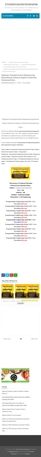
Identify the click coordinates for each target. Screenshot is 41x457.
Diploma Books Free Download (11, 415)
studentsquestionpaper (23, 449)
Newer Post (6, 339)
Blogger (27, 454)
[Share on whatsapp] (15, 275)
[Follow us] (33, 16)
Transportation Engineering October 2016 (18, 215)
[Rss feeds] (37, 16)
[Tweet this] (7, 275)
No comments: (27, 83)
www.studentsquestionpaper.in (29, 131)
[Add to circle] (30, 16)
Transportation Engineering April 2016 (18, 220)
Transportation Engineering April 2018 (18, 201)
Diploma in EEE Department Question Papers (16, 425)
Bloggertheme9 (13, 451)
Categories (8, 16)
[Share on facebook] (3, 275)
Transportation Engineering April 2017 (18, 210)
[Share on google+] (11, 275)
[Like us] (28, 16)
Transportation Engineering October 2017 (18, 206)
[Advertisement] (20, 39)
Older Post (34, 339)
